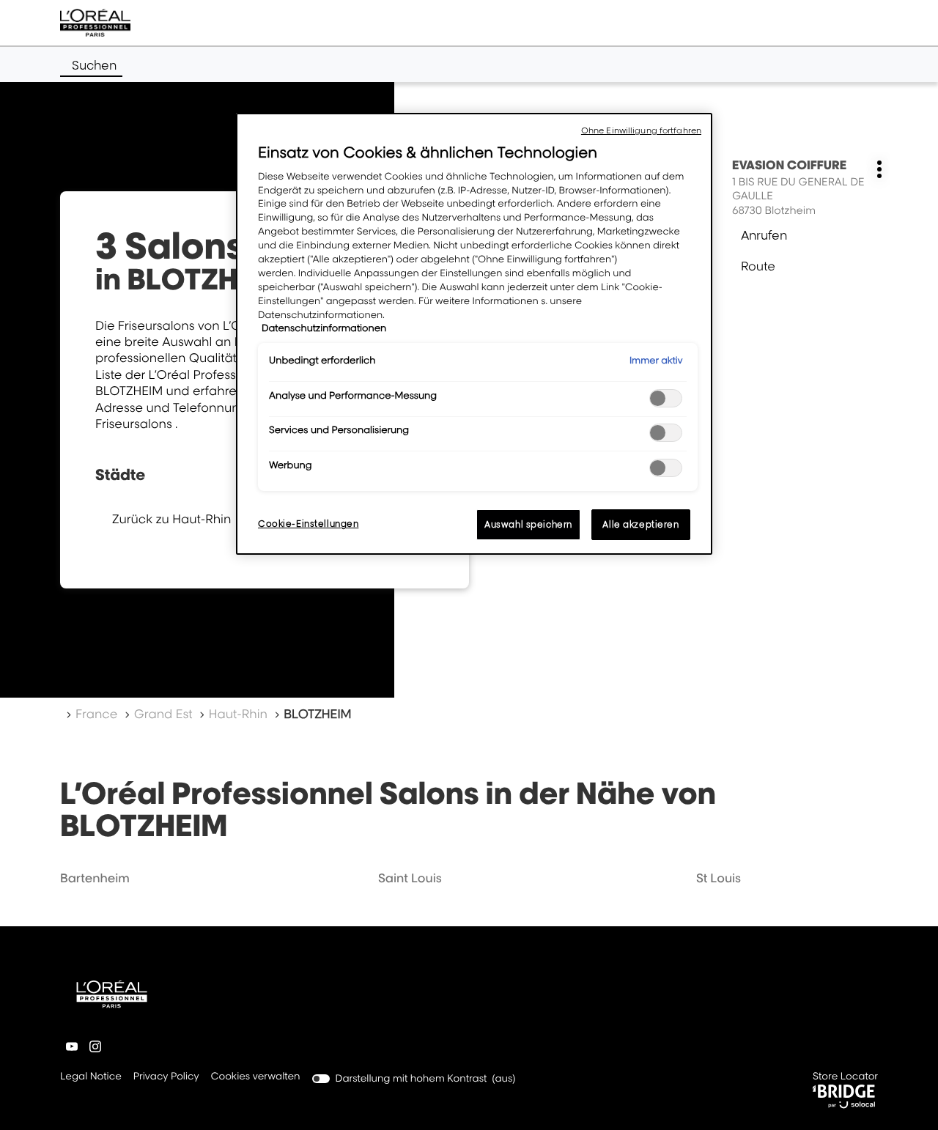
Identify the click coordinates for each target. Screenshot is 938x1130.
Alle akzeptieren (640, 524)
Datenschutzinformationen (324, 328)
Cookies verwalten (255, 1076)
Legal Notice (91, 1077)
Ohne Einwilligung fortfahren (641, 130)
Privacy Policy (166, 1077)
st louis (718, 878)
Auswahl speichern (528, 524)
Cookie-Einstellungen (308, 523)
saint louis (410, 878)
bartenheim (95, 878)
